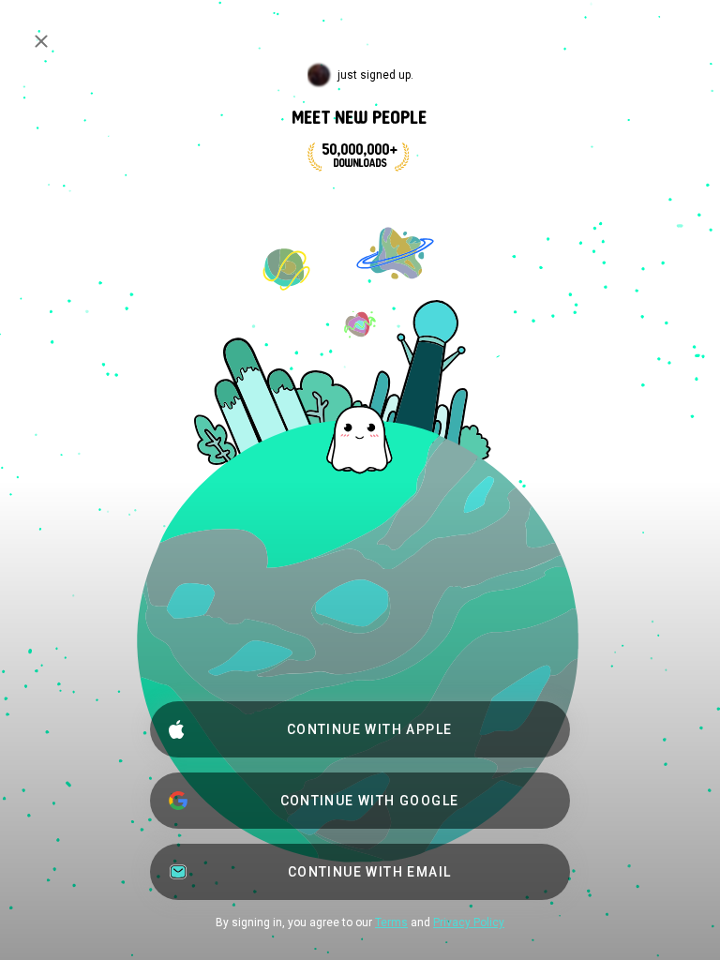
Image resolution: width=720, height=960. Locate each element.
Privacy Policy (468, 922)
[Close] (41, 41)
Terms (391, 922)
